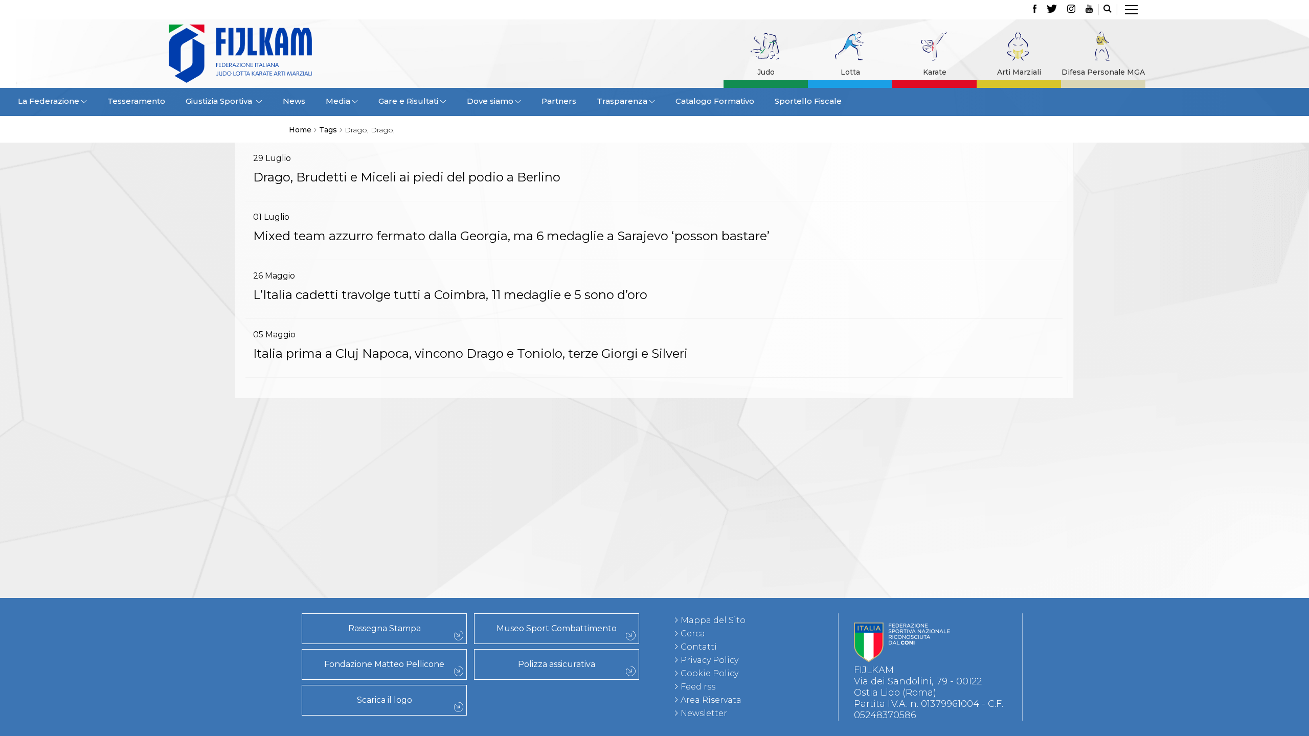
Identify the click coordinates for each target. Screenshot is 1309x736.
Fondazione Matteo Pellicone (384, 664)
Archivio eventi (222, 442)
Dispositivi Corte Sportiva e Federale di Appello (222, 408)
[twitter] (1052, 9)
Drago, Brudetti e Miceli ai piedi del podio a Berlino (406, 177)
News (294, 101)
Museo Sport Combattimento (556, 628)
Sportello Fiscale (808, 101)
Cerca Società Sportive (222, 498)
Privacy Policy (709, 660)
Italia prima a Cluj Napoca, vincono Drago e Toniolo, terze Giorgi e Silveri (470, 353)
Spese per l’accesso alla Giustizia (222, 419)
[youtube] (1089, 9)
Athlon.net (221, 554)
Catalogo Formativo (714, 101)
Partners (558, 101)
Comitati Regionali (221, 464)
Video (222, 588)
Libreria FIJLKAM (222, 543)
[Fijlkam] (304, 54)
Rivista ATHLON (222, 565)
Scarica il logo (384, 700)
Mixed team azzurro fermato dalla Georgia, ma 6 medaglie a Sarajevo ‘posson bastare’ (511, 235)
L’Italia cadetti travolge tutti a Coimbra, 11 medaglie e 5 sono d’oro (450, 294)
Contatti (699, 647)
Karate (934, 72)
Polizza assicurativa (556, 664)
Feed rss (698, 687)
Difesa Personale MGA (1103, 72)
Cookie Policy (709, 673)
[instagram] (1071, 9)
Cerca (693, 633)
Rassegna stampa (222, 520)
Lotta (850, 72)
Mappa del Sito (713, 620)
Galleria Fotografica (222, 577)
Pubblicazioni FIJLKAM (222, 532)
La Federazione (222, 487)
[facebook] (1035, 9)
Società (222, 475)
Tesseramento (136, 101)
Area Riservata (711, 700)
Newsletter (704, 713)
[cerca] (1107, 9)
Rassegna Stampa (384, 628)
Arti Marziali (1019, 72)
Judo (766, 72)
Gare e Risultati (222, 430)
